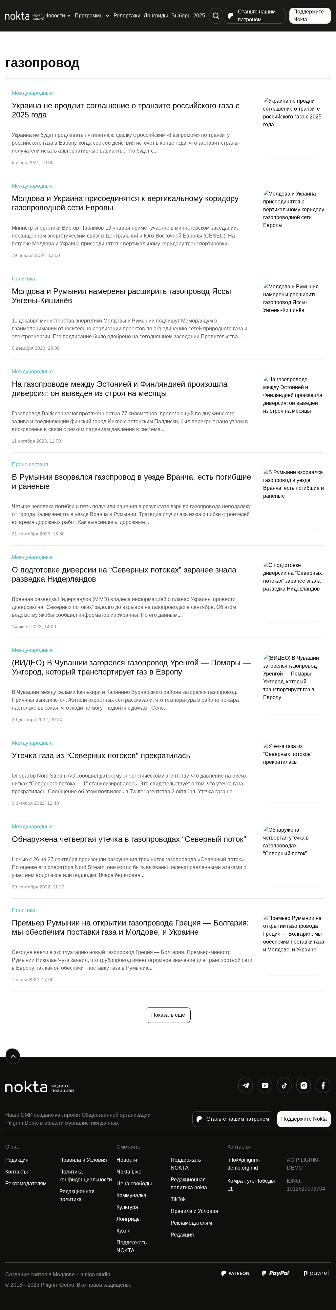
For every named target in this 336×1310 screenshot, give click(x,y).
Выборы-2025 (188, 15)
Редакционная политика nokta (189, 1183)
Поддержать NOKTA (131, 1246)
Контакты (16, 1172)
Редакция (17, 1160)
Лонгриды (156, 15)
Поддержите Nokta (308, 15)
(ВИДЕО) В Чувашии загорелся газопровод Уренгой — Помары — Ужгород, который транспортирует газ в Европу (131, 667)
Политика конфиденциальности (85, 1175)
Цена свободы (134, 1183)
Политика (23, 278)
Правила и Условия (83, 1160)
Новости (54, 15)
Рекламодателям (26, 1183)
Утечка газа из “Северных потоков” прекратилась (101, 755)
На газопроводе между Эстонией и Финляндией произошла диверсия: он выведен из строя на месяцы (119, 389)
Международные (32, 93)
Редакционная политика (76, 1195)
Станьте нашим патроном (257, 15)
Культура (127, 1207)
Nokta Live (128, 1172)
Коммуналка (131, 1195)
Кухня (123, 1231)
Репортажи (127, 15)
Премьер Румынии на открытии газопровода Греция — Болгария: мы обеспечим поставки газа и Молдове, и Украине (130, 927)
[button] (216, 16)
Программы (89, 15)
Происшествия (30, 464)
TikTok (178, 1199)
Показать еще (168, 1015)
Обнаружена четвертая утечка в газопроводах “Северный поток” (129, 839)
